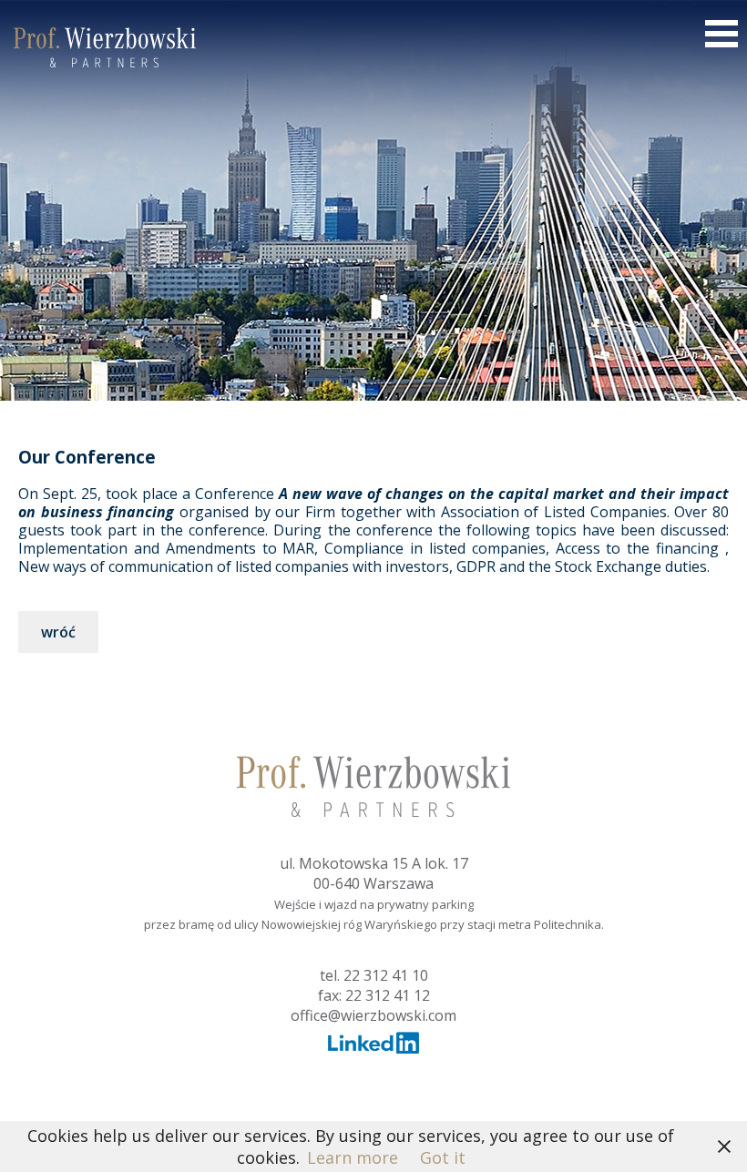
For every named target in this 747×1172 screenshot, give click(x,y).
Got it (443, 1157)
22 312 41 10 (385, 975)
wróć (58, 632)
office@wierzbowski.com (373, 1015)
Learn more (352, 1157)
